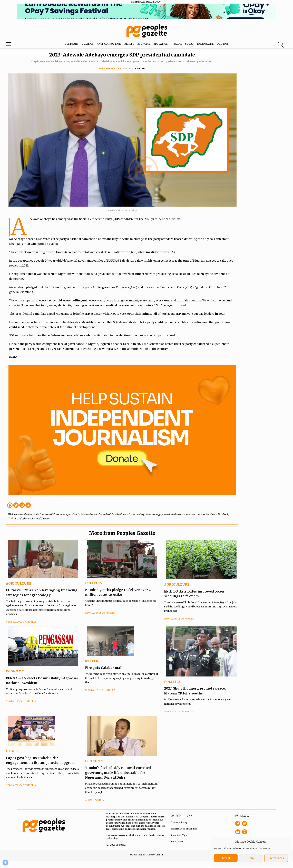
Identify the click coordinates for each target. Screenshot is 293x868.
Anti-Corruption (109, 43)
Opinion (222, 43)
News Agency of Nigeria (114, 68)
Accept (225, 858)
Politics (87, 43)
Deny (251, 858)
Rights (129, 43)
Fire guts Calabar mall (104, 668)
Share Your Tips (179, 835)
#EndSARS (71, 43)
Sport (189, 43)
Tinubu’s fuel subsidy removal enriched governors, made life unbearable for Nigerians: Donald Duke (118, 772)
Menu (15, 45)
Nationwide (205, 43)
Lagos (12, 751)
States (91, 661)
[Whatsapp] (22, 505)
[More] (28, 505)
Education (160, 43)
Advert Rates (177, 841)
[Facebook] (10, 505)
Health (176, 43)
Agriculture (18, 583)
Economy (143, 43)
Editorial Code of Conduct (184, 828)
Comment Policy (179, 822)
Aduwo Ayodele (95, 800)
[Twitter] (16, 505)
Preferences (276, 858)
